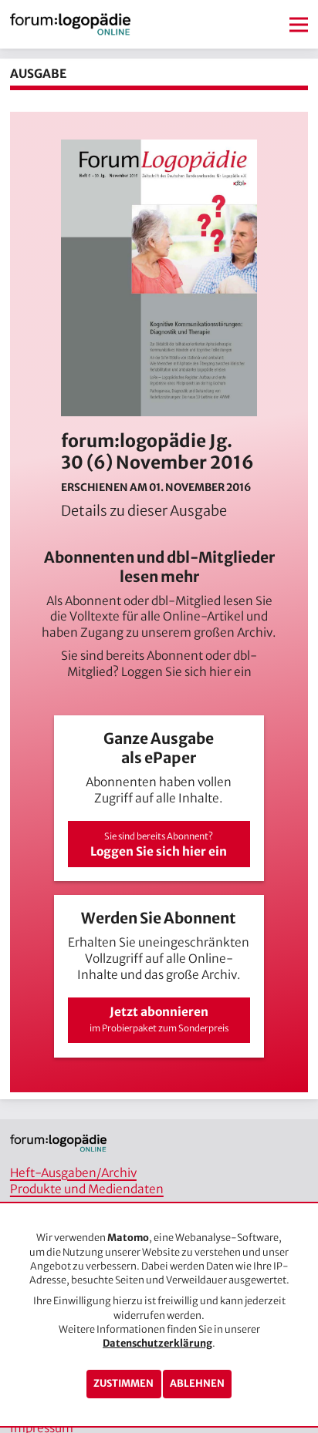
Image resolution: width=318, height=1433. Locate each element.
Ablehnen (197, 1383)
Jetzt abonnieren (159, 1019)
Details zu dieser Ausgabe (144, 511)
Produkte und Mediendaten (87, 1189)
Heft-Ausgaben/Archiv (73, 1173)
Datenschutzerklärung (157, 1343)
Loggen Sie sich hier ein (186, 671)
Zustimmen (123, 1383)
